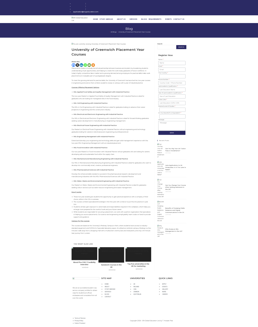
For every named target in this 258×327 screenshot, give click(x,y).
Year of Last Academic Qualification (170, 93)
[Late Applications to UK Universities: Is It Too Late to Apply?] (160, 168)
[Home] (108, 32)
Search (159, 44)
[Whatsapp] (85, 65)
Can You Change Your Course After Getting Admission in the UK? (175, 187)
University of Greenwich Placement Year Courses (134, 32)
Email (160, 66)
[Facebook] (73, 65)
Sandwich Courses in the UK (111, 266)
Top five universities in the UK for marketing (138, 265)
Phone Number (163, 79)
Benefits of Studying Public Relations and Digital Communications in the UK (175, 210)
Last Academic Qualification (167, 86)
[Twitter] (75, 305)
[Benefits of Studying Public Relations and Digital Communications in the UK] (160, 211)
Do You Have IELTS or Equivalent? (169, 113)
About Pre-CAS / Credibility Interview (84, 263)
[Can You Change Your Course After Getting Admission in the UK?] (160, 188)
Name (160, 59)
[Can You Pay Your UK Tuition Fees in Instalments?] (160, 150)
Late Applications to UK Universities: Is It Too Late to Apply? (175, 167)
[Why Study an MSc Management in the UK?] (160, 231)
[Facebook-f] (80, 305)
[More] (93, 65)
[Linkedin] (81, 65)
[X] (77, 65)
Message (161, 119)
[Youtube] (91, 305)
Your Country (162, 73)
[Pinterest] (75, 310)
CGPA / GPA (162, 99)
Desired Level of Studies (166, 106)
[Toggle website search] (186, 19)
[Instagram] (85, 305)
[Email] (89, 65)
